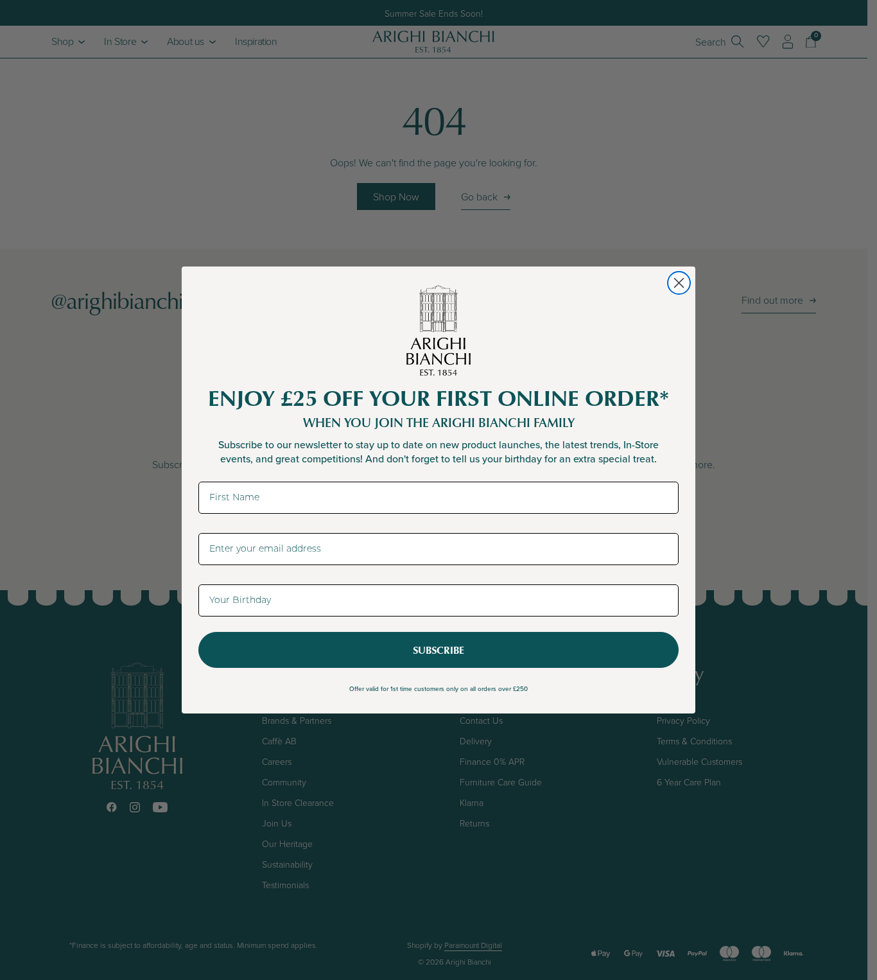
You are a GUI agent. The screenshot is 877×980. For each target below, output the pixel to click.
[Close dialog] (679, 283)
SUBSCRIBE (438, 650)
